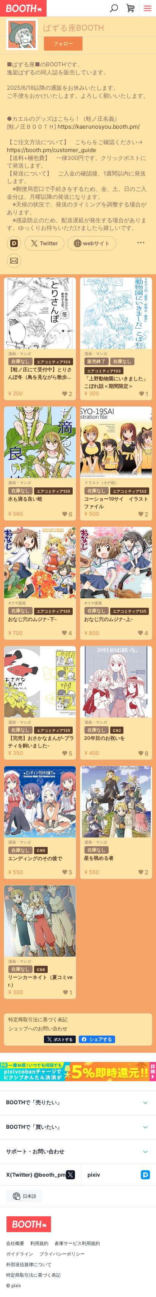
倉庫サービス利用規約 (77, 1243)
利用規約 (39, 1243)
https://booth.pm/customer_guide (51, 150)
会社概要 (15, 1243)
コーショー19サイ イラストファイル (116, 502)
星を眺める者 (99, 858)
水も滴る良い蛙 (25, 499)
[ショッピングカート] (130, 8)
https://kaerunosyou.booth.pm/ (99, 126)
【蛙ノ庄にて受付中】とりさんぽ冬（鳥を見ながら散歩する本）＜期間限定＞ (40, 373)
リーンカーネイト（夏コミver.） (40, 981)
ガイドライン (19, 1254)
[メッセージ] (14, 261)
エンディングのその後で (35, 858)
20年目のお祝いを (104, 738)
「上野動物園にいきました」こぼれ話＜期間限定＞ (116, 382)
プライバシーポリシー (62, 1254)
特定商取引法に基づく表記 (33, 1275)
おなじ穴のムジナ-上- (108, 619)
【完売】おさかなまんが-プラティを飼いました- (41, 741)
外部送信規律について (28, 1264)
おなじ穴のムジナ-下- (32, 619)
